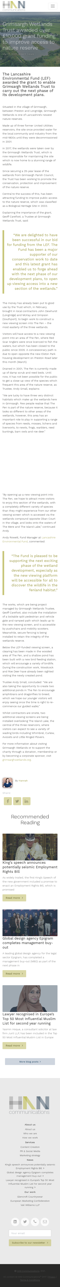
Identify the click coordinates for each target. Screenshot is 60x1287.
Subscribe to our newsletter (29, 1242)
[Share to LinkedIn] (26, 803)
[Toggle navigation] (52, 6)
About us (30, 1129)
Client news (26, 54)
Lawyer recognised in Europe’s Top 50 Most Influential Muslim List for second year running (30, 1184)
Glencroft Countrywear (30, 1196)
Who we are (30, 1133)
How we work (30, 1137)
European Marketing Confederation (30, 1201)
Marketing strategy (30, 1155)
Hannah (23, 780)
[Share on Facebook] (8, 803)
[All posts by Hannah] (7, 783)
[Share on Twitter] (17, 803)
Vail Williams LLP (30, 1205)
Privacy (52, 1277)
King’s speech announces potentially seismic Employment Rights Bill (30, 1166)
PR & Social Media (30, 1151)
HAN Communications (28, 1271)
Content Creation (30, 1147)
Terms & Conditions (30, 1280)
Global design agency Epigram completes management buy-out (30, 1174)
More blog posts (28, 1061)
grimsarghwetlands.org (16, 759)
